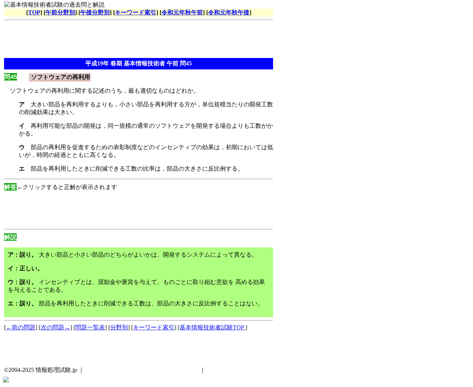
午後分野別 (95, 12)
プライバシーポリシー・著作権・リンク (145, 370)
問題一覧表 (90, 327)
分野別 (119, 327)
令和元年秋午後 (228, 12)
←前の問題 (20, 327)
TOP (34, 12)
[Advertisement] (138, 39)
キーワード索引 (135, 12)
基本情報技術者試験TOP (212, 327)
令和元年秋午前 (182, 12)
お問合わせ (221, 370)
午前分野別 (60, 12)
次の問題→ (55, 327)
